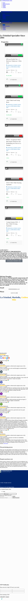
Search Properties (6, 3)
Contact (4, 7)
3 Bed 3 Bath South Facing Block (13, 101)
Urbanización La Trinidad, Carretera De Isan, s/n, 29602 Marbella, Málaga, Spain (13, 67)
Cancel (7, 596)
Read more (6, 443)
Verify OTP (3, 596)
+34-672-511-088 (8, 10)
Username (2, 493)
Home (4, 2)
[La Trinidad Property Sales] (6, 0)
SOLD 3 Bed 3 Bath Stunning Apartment (13, 183)
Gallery (4, 6)
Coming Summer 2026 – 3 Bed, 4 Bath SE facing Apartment (13, 223)
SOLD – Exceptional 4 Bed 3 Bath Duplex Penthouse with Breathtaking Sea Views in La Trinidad (13, 142)
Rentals (4, 5)
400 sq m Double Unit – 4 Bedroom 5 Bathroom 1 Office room (14, 61)
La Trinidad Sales (13, 79)
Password (2, 495)
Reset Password (16, 497)
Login (14, 496)
